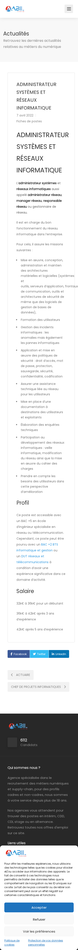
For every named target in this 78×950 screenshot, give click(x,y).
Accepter (39, 907)
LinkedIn (60, 654)
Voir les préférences (39, 931)
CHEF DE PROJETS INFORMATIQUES (36, 687)
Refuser (39, 919)
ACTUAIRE (22, 675)
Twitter (41, 654)
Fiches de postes (29, 121)
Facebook (20, 654)
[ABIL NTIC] (14, 6)
